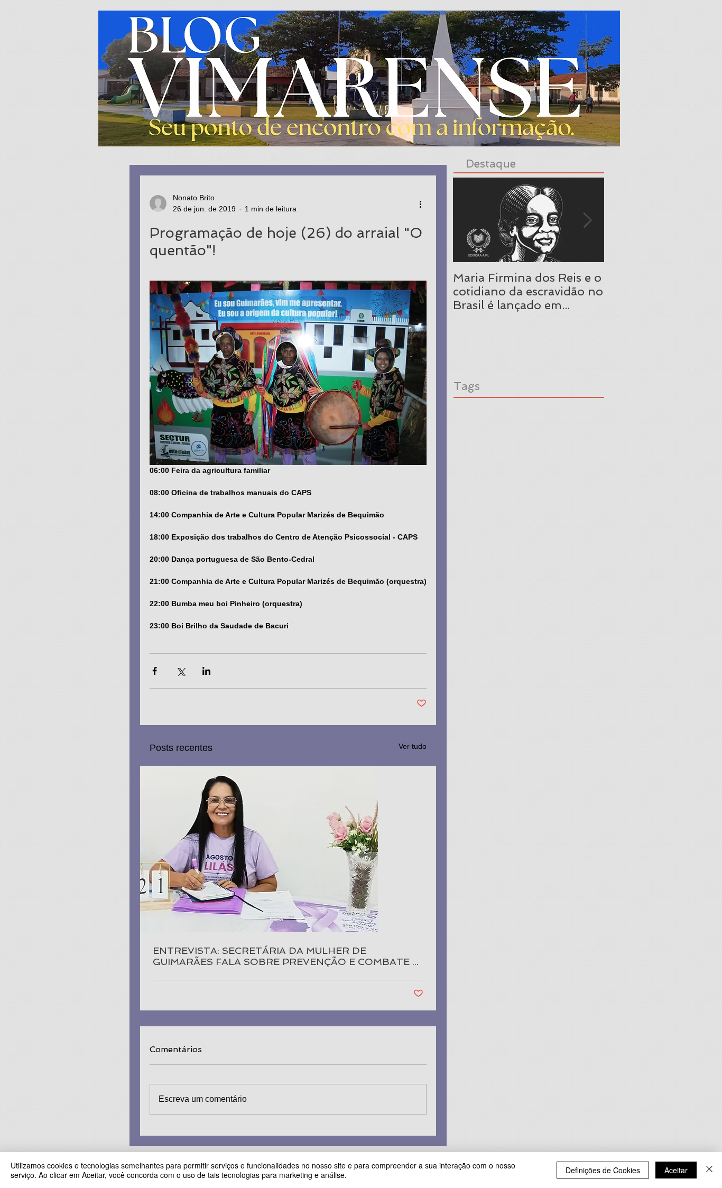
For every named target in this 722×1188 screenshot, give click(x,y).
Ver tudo (413, 746)
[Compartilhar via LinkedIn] (206, 671)
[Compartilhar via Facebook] (155, 671)
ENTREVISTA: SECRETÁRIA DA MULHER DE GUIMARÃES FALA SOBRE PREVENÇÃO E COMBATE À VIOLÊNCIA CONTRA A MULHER (286, 956)
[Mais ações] (420, 203)
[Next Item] (587, 220)
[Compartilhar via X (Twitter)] (180, 671)
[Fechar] (709, 1170)
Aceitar (676, 1170)
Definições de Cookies (603, 1170)
